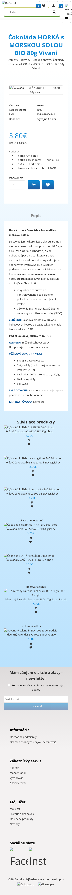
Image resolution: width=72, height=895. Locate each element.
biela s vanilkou (27, 168)
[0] (43, 5)
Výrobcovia (16, 778)
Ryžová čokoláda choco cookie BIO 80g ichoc (32, 493)
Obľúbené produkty (21, 819)
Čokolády (58, 60)
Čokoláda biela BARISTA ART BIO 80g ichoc (30, 529)
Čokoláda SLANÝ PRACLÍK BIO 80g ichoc (29, 560)
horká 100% (49, 168)
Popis (36, 215)
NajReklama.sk (33, 879)
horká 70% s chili (28, 156)
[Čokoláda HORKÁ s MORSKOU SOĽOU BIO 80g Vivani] (36, 90)
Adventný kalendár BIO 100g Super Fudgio (31, 634)
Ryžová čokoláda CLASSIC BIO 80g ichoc (29, 431)
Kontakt (14, 768)
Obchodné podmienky (23, 737)
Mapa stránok (18, 773)
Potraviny (24, 60)
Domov (12, 60)
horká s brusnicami (29, 160)
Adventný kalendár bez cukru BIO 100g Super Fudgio (36, 599)
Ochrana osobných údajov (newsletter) (33, 742)
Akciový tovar (18, 783)
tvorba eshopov (54, 879)
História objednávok (22, 814)
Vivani (40, 105)
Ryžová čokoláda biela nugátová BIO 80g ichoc (33, 462)
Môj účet (15, 809)
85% (20, 164)
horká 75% (53, 160)
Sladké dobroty (42, 60)
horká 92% (35, 164)
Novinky (15, 824)
